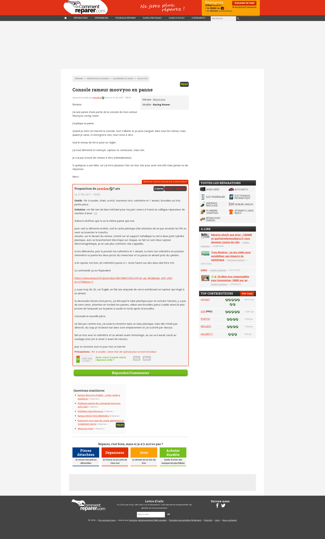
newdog (97, 98)
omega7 (205, 299)
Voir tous (247, 293)
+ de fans (213, 8)
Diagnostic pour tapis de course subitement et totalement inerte (101, 422)
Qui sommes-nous (107, 520)
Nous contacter (229, 520)
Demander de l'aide (244, 3)
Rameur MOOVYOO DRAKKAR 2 (93, 416)
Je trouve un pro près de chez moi (115, 461)
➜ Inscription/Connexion (244, 7)
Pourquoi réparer (125, 18)
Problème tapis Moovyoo (90, 411)
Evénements (198, 18)
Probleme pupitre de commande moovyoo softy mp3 (99, 405)
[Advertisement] (162, 45)
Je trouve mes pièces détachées (85, 461)
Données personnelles (180, 520)
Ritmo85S (206, 326)
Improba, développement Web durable (147, 520)
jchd (203, 311)
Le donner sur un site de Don (144, 461)
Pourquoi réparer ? (236, 260)
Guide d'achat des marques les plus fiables (173, 461)
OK (168, 514)
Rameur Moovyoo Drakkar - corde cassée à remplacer (99, 397)
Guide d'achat (177, 18)
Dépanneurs (101, 18)
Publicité (208, 520)
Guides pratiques (152, 18)
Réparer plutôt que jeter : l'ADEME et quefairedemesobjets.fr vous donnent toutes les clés (231, 238)
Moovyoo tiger (85, 428)
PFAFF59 (205, 318)
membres (213, 5)
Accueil (87, 7)
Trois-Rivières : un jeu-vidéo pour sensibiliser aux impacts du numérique (231, 256)
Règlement (196, 520)
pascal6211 (207, 334)
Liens (204, 270)
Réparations (81, 18)
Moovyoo (159, 99)
